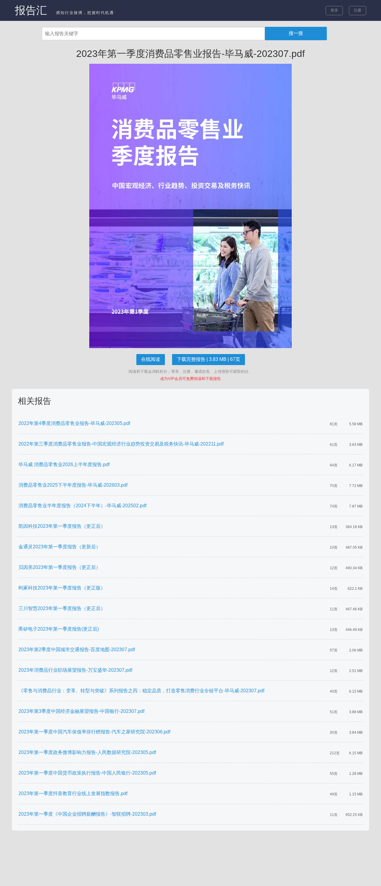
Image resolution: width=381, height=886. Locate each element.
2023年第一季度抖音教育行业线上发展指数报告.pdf (72, 793)
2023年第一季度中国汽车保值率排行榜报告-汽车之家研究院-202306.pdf (94, 731)
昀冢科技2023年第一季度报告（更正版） (61, 587)
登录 (334, 10)
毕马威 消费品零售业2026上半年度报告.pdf (64, 464)
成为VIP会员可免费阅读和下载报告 (190, 378)
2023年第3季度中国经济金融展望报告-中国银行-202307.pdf (81, 711)
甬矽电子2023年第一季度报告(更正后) (58, 628)
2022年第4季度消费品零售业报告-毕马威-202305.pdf (74, 423)
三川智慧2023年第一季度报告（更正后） (61, 608)
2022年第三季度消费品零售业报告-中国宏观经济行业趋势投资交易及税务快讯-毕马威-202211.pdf (121, 443)
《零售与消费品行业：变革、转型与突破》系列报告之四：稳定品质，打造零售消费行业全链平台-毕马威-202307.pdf (141, 690)
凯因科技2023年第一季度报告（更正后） (61, 526)
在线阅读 (150, 359)
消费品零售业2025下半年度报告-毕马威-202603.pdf (72, 485)
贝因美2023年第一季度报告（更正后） (59, 567)
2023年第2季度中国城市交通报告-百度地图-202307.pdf (76, 649)
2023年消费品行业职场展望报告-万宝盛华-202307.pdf (75, 670)
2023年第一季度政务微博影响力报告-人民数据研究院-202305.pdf (87, 752)
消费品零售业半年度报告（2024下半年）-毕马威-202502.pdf (82, 505)
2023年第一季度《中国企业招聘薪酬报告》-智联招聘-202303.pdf (87, 814)
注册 (357, 10)
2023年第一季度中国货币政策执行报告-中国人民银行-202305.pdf (87, 772)
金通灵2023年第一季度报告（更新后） (59, 546)
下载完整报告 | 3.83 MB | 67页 (208, 359)
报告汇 (31, 10)
